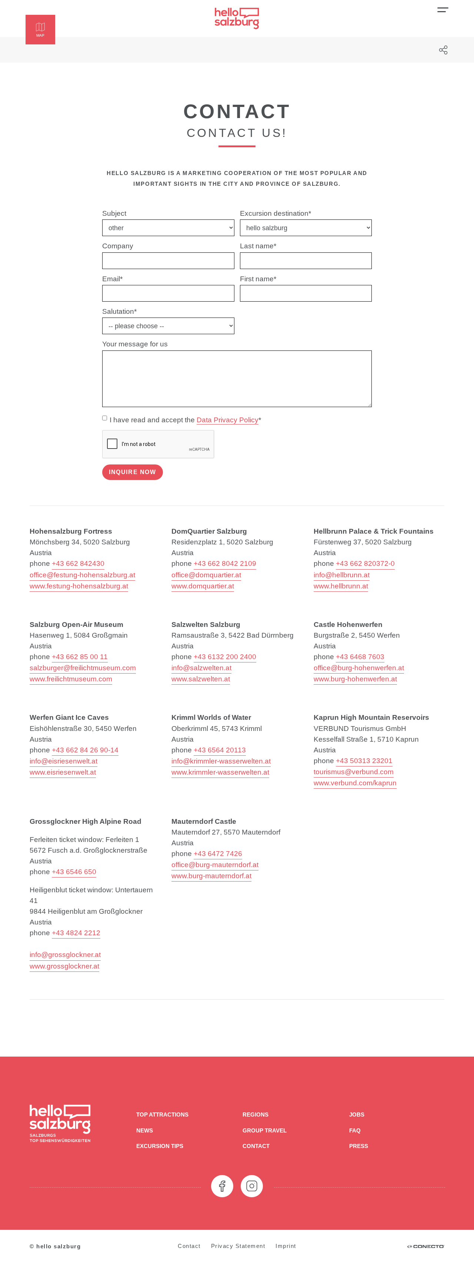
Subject (114, 213)
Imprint (286, 1246)
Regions (255, 1114)
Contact (256, 1146)
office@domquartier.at (206, 575)
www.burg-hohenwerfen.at (355, 679)
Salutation (119, 311)
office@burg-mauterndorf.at (214, 864)
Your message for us (135, 344)
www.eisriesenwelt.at (63, 772)
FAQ (355, 1130)
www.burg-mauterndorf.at (211, 876)
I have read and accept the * (185, 420)
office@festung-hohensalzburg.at (82, 575)
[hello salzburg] (237, 19)
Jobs (356, 1114)
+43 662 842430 (78, 563)
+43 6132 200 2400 (225, 656)
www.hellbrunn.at (341, 586)
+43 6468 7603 (360, 656)
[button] (40, 29)
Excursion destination (275, 213)
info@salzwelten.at (201, 668)
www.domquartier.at (202, 586)
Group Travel (265, 1130)
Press (358, 1146)
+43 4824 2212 (76, 933)
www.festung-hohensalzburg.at (79, 586)
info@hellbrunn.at (342, 575)
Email (112, 279)
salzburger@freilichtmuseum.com (83, 668)
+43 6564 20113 (220, 750)
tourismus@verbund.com (354, 772)
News (144, 1130)
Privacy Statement (238, 1246)
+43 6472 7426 (218, 853)
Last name (258, 246)
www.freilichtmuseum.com (71, 679)
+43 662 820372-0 (365, 563)
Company (117, 246)
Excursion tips (159, 1146)
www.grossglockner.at (64, 966)
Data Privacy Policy (227, 420)
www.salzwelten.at (200, 679)
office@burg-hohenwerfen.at (359, 668)
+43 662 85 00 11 (80, 656)
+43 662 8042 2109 (225, 563)
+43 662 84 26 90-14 (85, 750)
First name (258, 279)
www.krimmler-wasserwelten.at (220, 772)
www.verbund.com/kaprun (355, 783)
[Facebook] (222, 1186)
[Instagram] (252, 1186)
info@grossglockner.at (65, 954)
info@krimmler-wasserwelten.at (221, 761)
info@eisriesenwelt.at (63, 761)
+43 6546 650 (74, 871)
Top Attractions (162, 1114)
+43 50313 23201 (364, 760)
